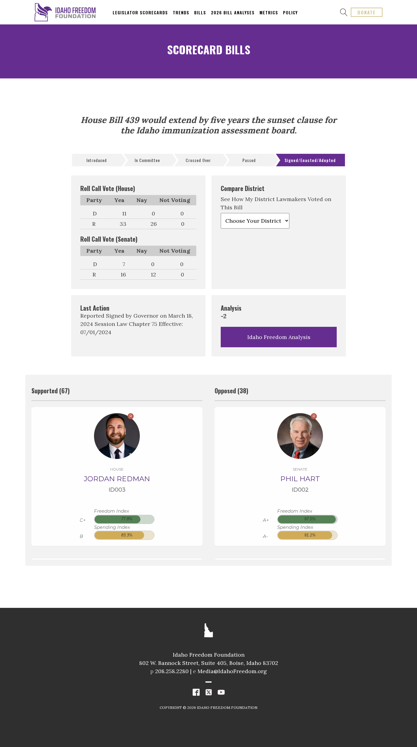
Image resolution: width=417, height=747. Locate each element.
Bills (200, 12)
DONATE (366, 12)
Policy (290, 12)
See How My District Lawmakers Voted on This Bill (276, 203)
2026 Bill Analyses (233, 12)
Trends (181, 12)
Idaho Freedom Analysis (278, 337)
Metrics (268, 12)
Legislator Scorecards (140, 12)
